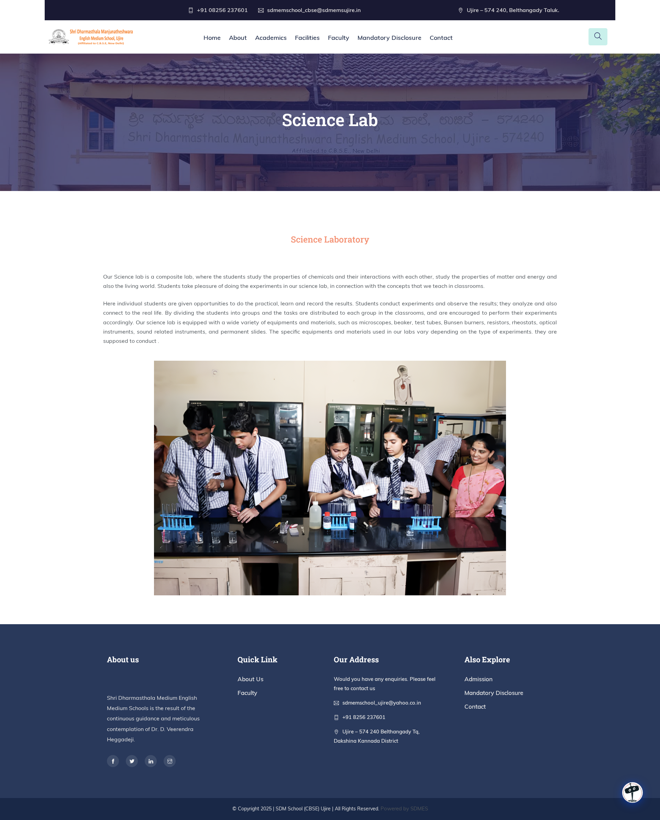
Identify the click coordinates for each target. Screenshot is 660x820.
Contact (441, 38)
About (238, 38)
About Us (250, 679)
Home (212, 38)
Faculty (338, 38)
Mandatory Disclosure (389, 38)
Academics (271, 38)
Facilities (307, 38)
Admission (478, 679)
